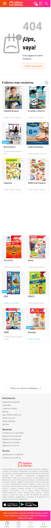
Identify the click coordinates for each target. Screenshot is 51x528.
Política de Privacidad (38, 516)
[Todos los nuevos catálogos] (46, 82)
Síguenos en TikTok (10, 446)
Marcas (5, 411)
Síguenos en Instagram (11, 439)
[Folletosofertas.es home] (16, 3)
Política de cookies (25, 518)
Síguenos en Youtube (11, 442)
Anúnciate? (6, 405)
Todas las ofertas (9, 408)
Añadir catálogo (8, 421)
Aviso (6, 516)
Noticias (5, 424)
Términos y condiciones (18, 516)
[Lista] (41, 3)
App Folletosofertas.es (11, 415)
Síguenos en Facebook (11, 436)
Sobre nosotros (8, 418)
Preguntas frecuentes (11, 402)
